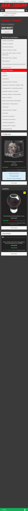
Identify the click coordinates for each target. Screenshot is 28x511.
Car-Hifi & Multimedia (11, 37)
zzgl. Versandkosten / (16, 169)
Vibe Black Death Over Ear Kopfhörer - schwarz (14, 162)
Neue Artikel (6, 233)
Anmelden (21, 1)
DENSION (7, 32)
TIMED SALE (7, 134)
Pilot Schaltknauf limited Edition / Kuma (14, 216)
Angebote (5, 189)
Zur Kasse (6, 1)
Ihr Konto (13, 1)
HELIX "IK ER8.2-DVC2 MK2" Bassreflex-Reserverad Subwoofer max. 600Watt (14, 242)
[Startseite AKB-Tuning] (14, 5)
